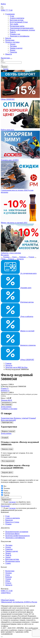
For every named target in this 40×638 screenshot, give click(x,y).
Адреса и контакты (17, 18)
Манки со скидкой (27, 331)
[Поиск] (11, 58)
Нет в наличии (6, 404)
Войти (3, 4)
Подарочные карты (17, 26)
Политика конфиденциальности (17, 536)
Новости (8, 54)
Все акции (5, 255)
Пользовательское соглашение (16, 532)
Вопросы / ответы (8, 431)
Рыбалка (22, 257)
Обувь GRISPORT (27, 360)
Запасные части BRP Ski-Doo (16, 367)
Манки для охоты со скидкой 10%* (14, 223)
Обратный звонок (7, 600)
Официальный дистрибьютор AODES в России (19, 602)
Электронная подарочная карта (21, 28)
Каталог (4, 67)
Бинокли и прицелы (28, 345)
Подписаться (6, 499)
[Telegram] (8, 598)
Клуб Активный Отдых (19, 22)
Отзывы (5, 437)
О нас (12, 16)
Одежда (11, 259)
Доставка (13, 46)
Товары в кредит (16, 48)
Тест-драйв (14, 24)
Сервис (8, 563)
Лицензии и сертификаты (19, 36)
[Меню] (2, 6)
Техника (6, 257)
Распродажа (9, 40)
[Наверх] (2, 636)
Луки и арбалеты (26, 316)
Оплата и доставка (12, 42)
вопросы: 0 (5, 390)
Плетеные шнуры (27, 302)
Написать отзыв (7, 449)
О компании (10, 14)
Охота (14, 257)
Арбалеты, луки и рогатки (11, 253)
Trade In (13, 32)
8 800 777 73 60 (6, 10)
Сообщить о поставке (9, 409)
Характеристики (7, 422)
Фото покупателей (8, 461)
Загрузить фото (7, 472)
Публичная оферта (12, 534)
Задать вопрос (6, 407)
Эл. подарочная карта (28, 273)
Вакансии (9, 520)
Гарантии (13, 52)
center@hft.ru (6, 593)
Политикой (5, 506)
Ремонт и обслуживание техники (22, 30)
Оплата (12, 44)
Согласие (12, 502)
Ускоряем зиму (25, 288)
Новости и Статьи (12, 522)
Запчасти (20, 259)
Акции (5, 69)
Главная (8, 363)
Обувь (3, 259)
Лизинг (12, 50)
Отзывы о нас (15, 34)
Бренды (8, 38)
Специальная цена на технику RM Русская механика (17, 191)
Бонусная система (16, 20)
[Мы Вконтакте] (11, 598)
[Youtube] (3, 598)
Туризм (31, 257)
